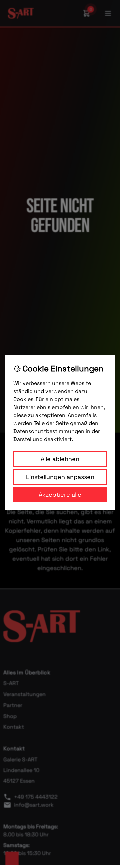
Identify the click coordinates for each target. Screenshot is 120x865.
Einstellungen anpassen (60, 477)
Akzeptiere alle (60, 494)
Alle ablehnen (60, 459)
